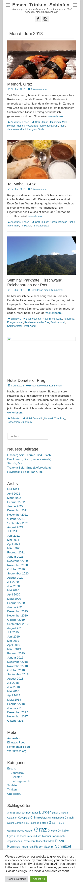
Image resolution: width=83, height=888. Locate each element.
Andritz (11, 812)
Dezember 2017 (17, 712)
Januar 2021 (15, 556)
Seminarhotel (57, 322)
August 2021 (15, 527)
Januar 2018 (15, 708)
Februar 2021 (16, 552)
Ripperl (38, 846)
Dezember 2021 (17, 510)
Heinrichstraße (24, 836)
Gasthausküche (15, 830)
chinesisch (58, 817)
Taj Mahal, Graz (21, 184)
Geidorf (29, 830)
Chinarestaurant (40, 817)
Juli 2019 (13, 632)
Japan (45, 122)
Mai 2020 (13, 590)
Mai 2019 (13, 640)
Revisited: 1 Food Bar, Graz (25, 471)
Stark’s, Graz (15, 463)
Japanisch (55, 122)
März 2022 (14, 497)
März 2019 (14, 649)
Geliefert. (17, 776)
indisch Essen (49, 222)
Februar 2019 (16, 653)
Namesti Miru (51, 418)
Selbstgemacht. (21, 781)
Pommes (13, 846)
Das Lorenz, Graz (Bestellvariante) (29, 459)
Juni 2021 (13, 535)
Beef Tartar (32, 812)
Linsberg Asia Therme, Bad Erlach (29, 455)
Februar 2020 (16, 602)
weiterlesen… (57, 116)
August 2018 (15, 678)
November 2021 (17, 514)
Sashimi (49, 846)
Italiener (46, 836)
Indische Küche (66, 222)
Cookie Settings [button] (16, 878)
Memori (11, 125)
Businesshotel (34, 318)
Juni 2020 (13, 586)
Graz (37, 122)
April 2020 (13, 594)
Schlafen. (15, 318)
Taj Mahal (25, 225)
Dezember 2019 (17, 611)
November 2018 (17, 666)
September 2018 (18, 674)
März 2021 (14, 548)
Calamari (12, 817)
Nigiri (62, 125)
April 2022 (13, 493)
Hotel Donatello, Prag (26, 380)
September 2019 (18, 624)
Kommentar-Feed (18, 746)
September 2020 (18, 573)
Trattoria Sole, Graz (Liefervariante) (30, 467)
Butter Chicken (60, 812)
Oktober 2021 (16, 518)
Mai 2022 (13, 489)
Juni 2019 (13, 636)
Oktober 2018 (16, 670)
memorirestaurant (48, 125)
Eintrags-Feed (16, 742)
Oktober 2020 (16, 569)
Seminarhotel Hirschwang (21, 326)
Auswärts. (15, 122)
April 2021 (13, 544)
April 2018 (13, 695)
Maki (64, 122)
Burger (45, 812)
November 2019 (17, 615)
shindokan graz (28, 129)
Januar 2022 (15, 506)
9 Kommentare (39, 89)
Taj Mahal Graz (40, 225)
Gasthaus (56, 823)
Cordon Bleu (22, 822)
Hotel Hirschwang (52, 318)
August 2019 (15, 628)
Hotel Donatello (34, 418)
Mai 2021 (13, 539)
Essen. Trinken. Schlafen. (41, 4)
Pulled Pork (27, 846)
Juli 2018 (13, 682)
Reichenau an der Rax (36, 322)
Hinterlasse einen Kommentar (47, 290)
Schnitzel (63, 846)
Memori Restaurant (27, 125)
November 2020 (17, 565)
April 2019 (13, 645)
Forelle (44, 822)
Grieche (52, 830)
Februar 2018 (16, 703)
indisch (37, 836)
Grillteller (63, 830)
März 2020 (14, 598)
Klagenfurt (42, 841)
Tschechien (13, 422)
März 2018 (14, 699)
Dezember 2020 (17, 560)
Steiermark (13, 225)
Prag (62, 418)
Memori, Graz (19, 84)
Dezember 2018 (17, 661)
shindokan (13, 129)
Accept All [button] (39, 878)
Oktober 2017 (16, 720)
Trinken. (12, 789)
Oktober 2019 (16, 619)
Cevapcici (24, 817)
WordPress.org (16, 750)
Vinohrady (26, 422)
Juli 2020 (13, 581)
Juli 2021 (13, 531)
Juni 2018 (13, 687)
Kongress (68, 318)
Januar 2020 (15, 607)
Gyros (11, 836)
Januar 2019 (15, 657)
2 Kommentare (39, 189)
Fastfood (34, 823)
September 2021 (18, 523)
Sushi (41, 129)
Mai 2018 (13, 691)
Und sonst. (14, 793)
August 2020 (15, 577)
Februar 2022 (16, 502)
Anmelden (13, 738)
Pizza (59, 841)
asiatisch (20, 812)
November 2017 (17, 716)
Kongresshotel (15, 322)
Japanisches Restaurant (21, 841)
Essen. (26, 122)
